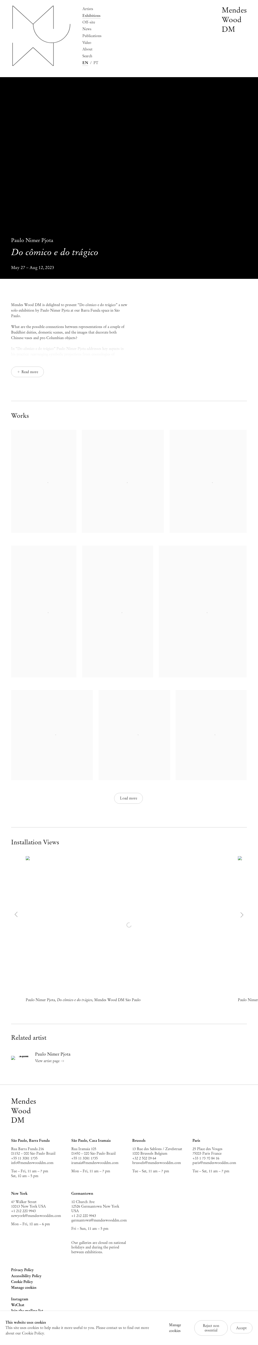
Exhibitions (91, 15)
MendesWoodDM (23, 1111)
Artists (87, 9)
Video (86, 42)
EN (85, 63)
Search (87, 56)
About (87, 49)
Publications (92, 36)
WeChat (17, 1305)
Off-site (88, 22)
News (86, 29)
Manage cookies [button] (24, 1287)
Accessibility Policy (26, 1276)
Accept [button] (241, 1328)
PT (95, 63)
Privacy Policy (22, 1270)
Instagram (19, 1299)
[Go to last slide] (16, 914)
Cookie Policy (22, 1281)
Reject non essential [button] (211, 1327)
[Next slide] (241, 914)
